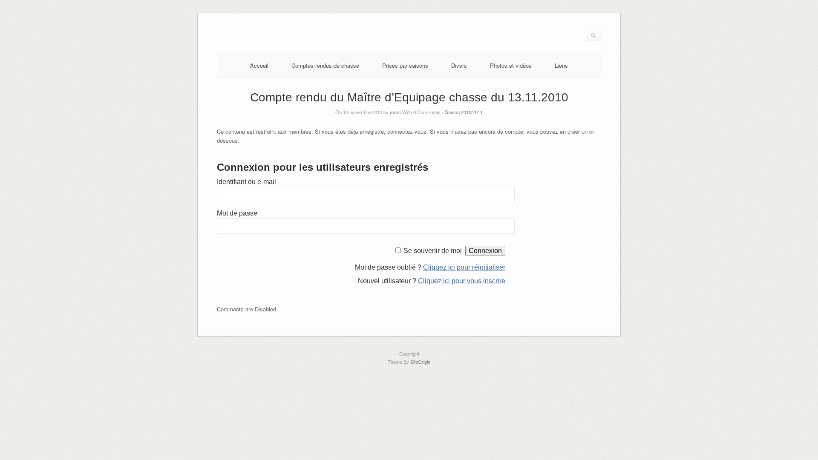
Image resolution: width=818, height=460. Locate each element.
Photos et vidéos (511, 65)
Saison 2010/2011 (464, 112)
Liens (561, 65)
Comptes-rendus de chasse (325, 65)
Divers (459, 65)
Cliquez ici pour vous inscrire (461, 281)
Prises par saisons (405, 65)
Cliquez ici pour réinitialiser (464, 267)
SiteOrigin (420, 361)
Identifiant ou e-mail (246, 181)
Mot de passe (237, 213)
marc (395, 112)
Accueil (259, 65)
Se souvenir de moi (432, 250)
